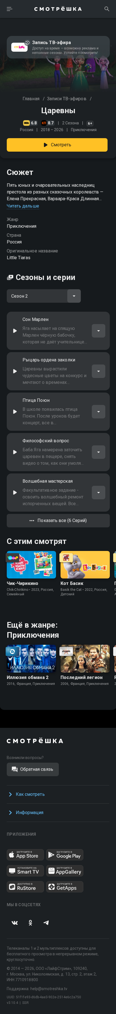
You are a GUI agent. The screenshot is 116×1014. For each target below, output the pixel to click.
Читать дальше (23, 206)
